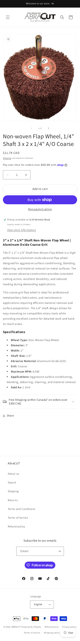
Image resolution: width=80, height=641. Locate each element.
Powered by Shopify (31, 626)
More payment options (40, 209)
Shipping (7, 158)
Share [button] (10, 415)
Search (12, 482)
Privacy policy (69, 626)
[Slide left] (31, 128)
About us (13, 473)
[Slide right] (48, 128)
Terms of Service (18, 517)
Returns (13, 500)
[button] (7, 17)
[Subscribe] (59, 551)
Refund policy (16, 526)
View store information (21, 230)
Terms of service (32, 632)
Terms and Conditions (21, 509)
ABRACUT (16, 626)
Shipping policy (52, 632)
